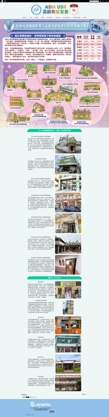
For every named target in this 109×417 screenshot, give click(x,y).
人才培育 (30, 17)
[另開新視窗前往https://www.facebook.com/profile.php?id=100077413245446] (51, 411)
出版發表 (43, 17)
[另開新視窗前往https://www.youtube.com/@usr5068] (53, 411)
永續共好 (84, 17)
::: (20, 17)
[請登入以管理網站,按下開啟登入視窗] (2, 1)
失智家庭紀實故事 (76, 17)
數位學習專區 (49, 17)
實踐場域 (36, 17)
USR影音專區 (57, 17)
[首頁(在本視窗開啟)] (5, 1)
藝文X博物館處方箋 (67, 17)
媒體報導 (24, 17)
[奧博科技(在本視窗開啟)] (27, 414)
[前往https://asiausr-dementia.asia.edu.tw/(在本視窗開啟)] (54, 9)
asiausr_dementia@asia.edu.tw (45, 407)
